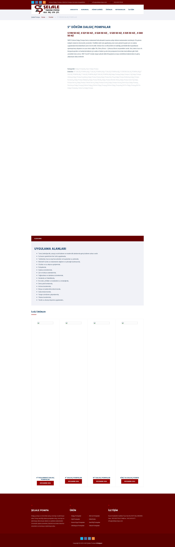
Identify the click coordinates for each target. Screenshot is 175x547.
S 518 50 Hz (74, 33)
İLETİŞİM (131, 9)
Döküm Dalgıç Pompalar (114, 85)
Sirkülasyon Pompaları (77, 525)
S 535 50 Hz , (130, 33)
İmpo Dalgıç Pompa (92, 69)
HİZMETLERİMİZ (97, 9)
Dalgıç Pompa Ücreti (101, 82)
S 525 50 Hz (116, 33)
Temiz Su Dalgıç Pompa (85, 88)
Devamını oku (45, 483)
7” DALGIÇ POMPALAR (88, 74)
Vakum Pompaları (94, 525)
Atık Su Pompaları (94, 516)
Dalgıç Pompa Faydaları (80, 77)
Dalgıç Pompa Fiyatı (94, 77)
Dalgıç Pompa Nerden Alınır (110, 80)
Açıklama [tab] (38, 238)
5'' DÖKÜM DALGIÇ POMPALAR (130, 71)
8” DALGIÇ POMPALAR (103, 74)
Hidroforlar (92, 519)
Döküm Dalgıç (88, 85)
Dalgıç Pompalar (80, 69)
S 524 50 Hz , (102, 33)
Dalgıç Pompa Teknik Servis (85, 82)
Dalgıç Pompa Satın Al (127, 80)
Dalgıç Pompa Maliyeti (81, 80)
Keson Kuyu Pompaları (78, 522)
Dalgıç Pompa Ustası (114, 82)
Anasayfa (74, 9)
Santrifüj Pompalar (94, 522)
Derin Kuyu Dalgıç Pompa (130, 82)
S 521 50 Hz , (87, 33)
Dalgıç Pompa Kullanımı (122, 77)
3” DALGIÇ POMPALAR (96, 71)
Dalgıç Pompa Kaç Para (108, 77)
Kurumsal (85, 9)
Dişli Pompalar (75, 519)
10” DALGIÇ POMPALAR (81, 71)
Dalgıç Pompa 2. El (126, 74)
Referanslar (120, 9)
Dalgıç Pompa (115, 74)
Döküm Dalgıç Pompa (99, 85)
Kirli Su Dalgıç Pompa (129, 85)
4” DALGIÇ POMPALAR (111, 71)
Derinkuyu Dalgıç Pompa (75, 85)
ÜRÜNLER (109, 9)
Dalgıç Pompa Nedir (95, 80)
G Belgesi (99, 543)
